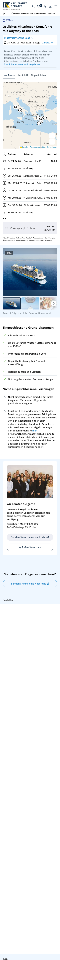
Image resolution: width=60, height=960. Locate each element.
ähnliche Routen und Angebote (22, 64)
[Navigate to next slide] (51, 272)
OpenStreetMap (49, 147)
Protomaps (35, 147)
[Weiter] (54, 303)
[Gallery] (30, 272)
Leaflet (25, 147)
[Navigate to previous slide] (8, 272)
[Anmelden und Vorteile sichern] (50, 6)
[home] (4, 14)
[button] (15, 107)
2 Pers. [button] (46, 42)
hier (34, 430)
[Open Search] (33, 6)
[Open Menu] (55, 6)
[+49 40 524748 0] (45, 6)
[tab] (9, 75)
